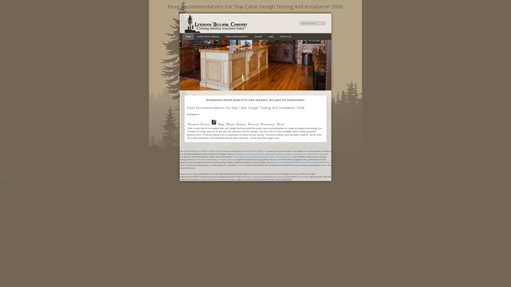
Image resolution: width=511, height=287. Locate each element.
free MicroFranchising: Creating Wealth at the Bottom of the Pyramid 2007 (261, 157)
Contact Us (285, 36)
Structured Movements (236, 36)
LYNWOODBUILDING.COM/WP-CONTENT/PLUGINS (203, 151)
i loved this (241, 165)
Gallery (258, 36)
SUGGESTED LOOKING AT (256, 151)
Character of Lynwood (208, 36)
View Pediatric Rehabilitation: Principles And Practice (216, 159)
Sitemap (7, 183)
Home (188, 36)
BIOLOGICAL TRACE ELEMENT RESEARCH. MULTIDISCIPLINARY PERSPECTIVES (300, 162)
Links (271, 36)
